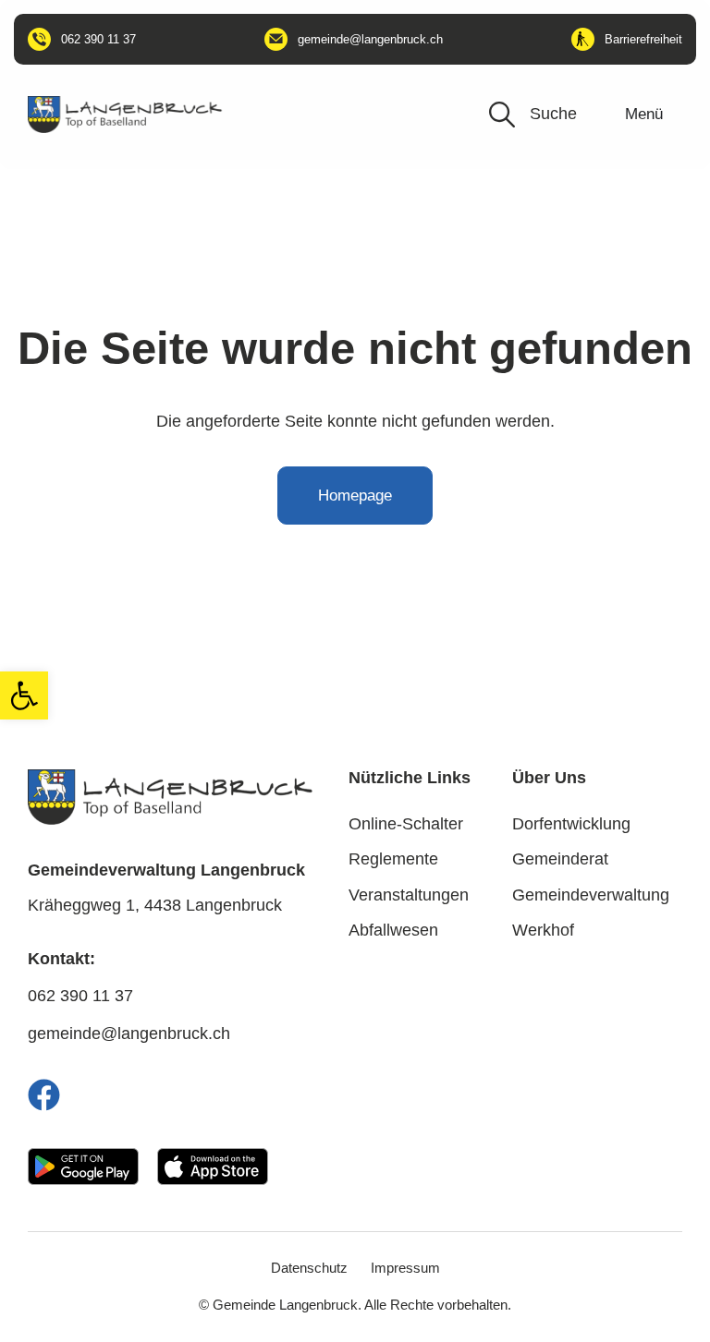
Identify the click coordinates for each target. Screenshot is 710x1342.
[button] (24, 695)
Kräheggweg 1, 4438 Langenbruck (155, 905)
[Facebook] (44, 1095)
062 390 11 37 (80, 995)
